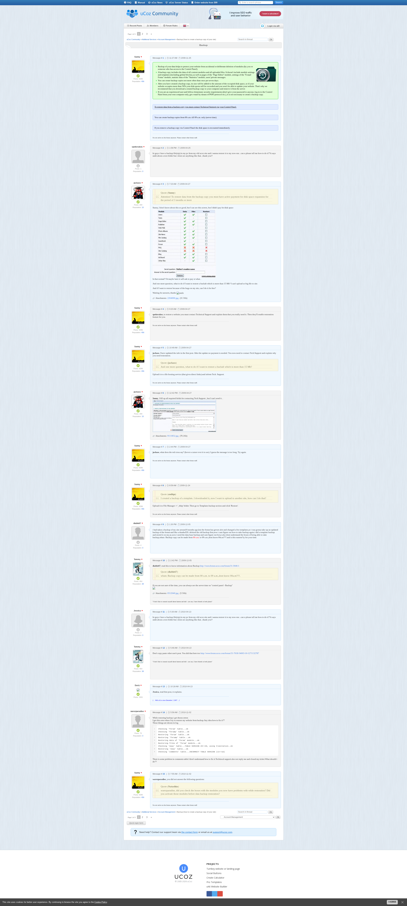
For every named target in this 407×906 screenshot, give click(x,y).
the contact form (189, 832)
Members (154, 26)
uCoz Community (133, 39)
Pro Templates (214, 882)
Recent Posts (136, 26)
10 (143, 207)
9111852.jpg (173, 436)
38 (143, 584)
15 (164, 774)
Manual (141, 2)
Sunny (137, 57)
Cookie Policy (100, 902)
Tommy (137, 559)
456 (142, 81)
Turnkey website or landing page (223, 868)
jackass (137, 183)
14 (164, 712)
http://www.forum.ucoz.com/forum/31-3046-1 (219, 566)
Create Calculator (215, 877)
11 (164, 612)
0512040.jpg (173, 593)
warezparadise (137, 711)
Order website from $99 (205, 2)
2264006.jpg (173, 298)
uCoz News (157, 2)
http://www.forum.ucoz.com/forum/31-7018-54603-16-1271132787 (230, 653)
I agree (392, 902)
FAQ (129, 2)
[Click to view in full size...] (184, 243)
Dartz (137, 685)
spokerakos (137, 147)
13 (164, 686)
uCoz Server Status (178, 2)
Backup (180, 39)
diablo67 (137, 523)
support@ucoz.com (222, 832)
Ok (271, 39)
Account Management (166, 39)
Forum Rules (172, 26)
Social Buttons (214, 873)
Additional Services (149, 39)
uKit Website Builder (217, 886)
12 (164, 648)
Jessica (137, 611)
